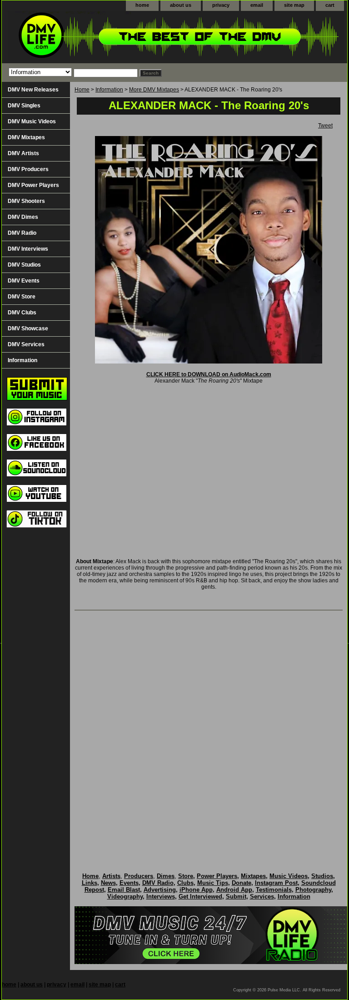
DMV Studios (24, 265)
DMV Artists (23, 153)
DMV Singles (24, 105)
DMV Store (21, 296)
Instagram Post (276, 882)
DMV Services (26, 344)
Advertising (160, 889)
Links (89, 882)
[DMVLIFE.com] (115, 37)
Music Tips (212, 882)
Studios (322, 876)
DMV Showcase (28, 328)
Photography (313, 889)
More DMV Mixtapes (154, 89)
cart (329, 5)
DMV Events (24, 281)
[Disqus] (209, 732)
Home (82, 89)
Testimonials (274, 889)
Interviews (160, 896)
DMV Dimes (23, 217)
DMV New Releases (33, 89)
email (256, 5)
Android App (234, 889)
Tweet (325, 125)
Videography (125, 896)
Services (262, 896)
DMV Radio (22, 233)
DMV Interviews (28, 249)
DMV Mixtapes (26, 137)
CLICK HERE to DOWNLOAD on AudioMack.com (208, 374)
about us (180, 5)
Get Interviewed (200, 896)
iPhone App (196, 889)
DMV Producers (28, 169)
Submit (236, 896)
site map (294, 5)
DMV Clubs (22, 312)
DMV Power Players (33, 185)
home (142, 5)
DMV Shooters (26, 201)
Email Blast (124, 889)
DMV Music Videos (32, 121)
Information (109, 89)
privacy (220, 5)
